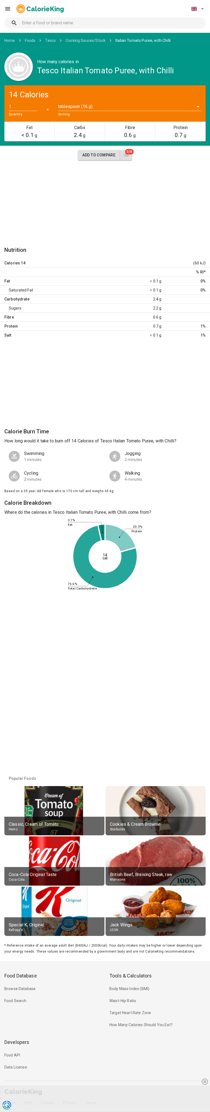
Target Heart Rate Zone (130, 1013)
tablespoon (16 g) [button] (75, 106)
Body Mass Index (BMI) (129, 989)
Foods (30, 40)
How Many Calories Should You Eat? (141, 1025)
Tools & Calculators (130, 976)
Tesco (50, 40)
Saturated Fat (21, 290)
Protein (11, 326)
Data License (15, 1067)
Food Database (20, 976)
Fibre (9, 317)
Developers (16, 1042)
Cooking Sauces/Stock (86, 40)
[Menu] (7, 8)
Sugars (15, 308)
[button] (197, 8)
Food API (12, 1055)
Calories (12, 263)
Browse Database (20, 989)
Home (9, 40)
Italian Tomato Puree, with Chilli (143, 40)
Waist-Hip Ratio (122, 1001)
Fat (7, 281)
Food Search (15, 1001)
